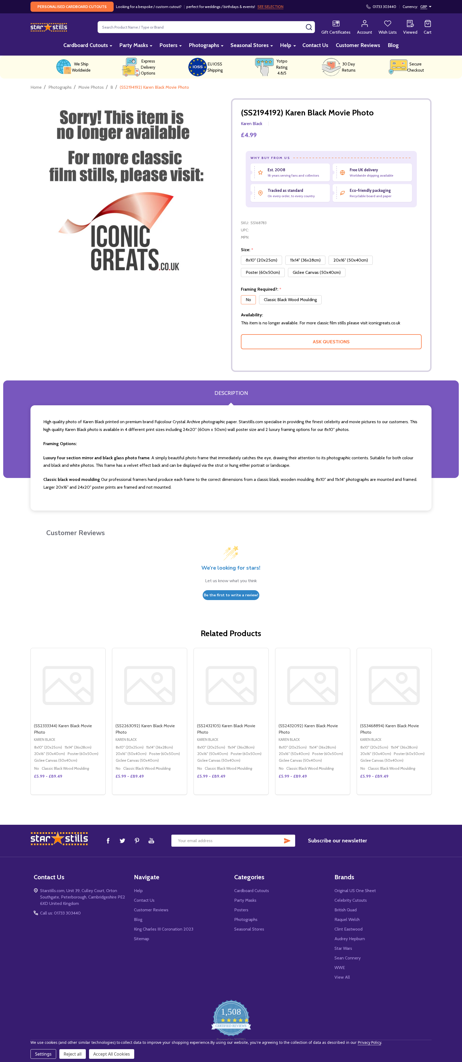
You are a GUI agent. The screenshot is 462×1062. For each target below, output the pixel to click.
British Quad (345, 909)
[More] (111, 45)
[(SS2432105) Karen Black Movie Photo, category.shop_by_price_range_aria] (231, 685)
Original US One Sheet (355, 890)
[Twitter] (122, 840)
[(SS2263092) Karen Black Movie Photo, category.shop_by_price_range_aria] (150, 685)
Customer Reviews (358, 45)
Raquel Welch (347, 919)
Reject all (73, 1054)
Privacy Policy (369, 1042)
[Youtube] (151, 840)
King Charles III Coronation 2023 (163, 929)
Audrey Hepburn (349, 938)
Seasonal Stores (249, 45)
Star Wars (343, 948)
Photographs (204, 45)
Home (36, 87)
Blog (393, 45)
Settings (43, 1054)
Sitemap (141, 938)
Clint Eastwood (348, 929)
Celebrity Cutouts (350, 900)
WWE (339, 967)
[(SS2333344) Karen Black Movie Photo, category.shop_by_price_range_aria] (68, 685)
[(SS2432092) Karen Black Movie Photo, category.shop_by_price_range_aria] (313, 685)
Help (285, 45)
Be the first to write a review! (231, 595)
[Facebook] (108, 840)
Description (231, 393)
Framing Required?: (261, 289)
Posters (168, 45)
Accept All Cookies (111, 1054)
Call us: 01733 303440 (60, 913)
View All (342, 977)
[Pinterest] (137, 840)
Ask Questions (331, 342)
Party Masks (133, 45)
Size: (247, 249)
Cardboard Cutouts (85, 45)
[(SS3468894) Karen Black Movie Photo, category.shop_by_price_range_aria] (394, 685)
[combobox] (206, 27)
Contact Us (315, 45)
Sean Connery (347, 957)
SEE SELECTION (270, 6)
